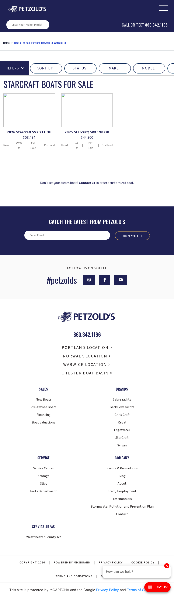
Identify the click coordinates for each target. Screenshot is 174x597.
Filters (11, 68)
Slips (43, 483)
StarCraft (122, 437)
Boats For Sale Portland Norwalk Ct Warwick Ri (40, 42)
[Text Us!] (157, 588)
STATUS (79, 68)
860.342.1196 (156, 25)
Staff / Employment (122, 491)
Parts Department (43, 491)
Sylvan (122, 445)
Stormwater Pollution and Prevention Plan (122, 506)
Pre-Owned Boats (43, 407)
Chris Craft (122, 414)
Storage (43, 476)
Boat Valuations (43, 422)
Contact (122, 514)
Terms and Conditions (74, 576)
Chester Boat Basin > (87, 373)
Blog (122, 476)
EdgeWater (122, 430)
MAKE (114, 68)
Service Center (43, 468)
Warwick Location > (87, 365)
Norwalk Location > (87, 356)
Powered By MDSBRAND (72, 562)
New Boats (44, 399)
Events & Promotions (122, 468)
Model (148, 68)
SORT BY (45, 68)
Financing (43, 414)
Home (6, 42)
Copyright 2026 (32, 562)
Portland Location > (87, 348)
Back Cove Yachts (122, 407)
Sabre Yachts (122, 399)
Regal (122, 422)
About (122, 483)
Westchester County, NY (43, 537)
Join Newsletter (132, 235)
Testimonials (122, 499)
